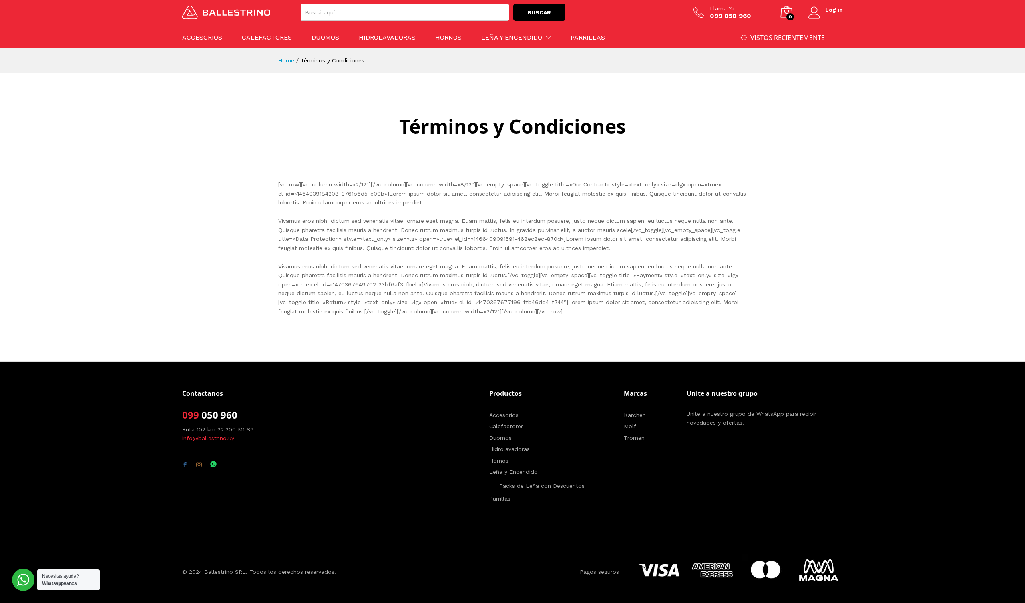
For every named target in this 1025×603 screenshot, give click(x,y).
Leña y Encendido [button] (511, 37)
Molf (630, 426)
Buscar (539, 12)
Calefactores (267, 37)
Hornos (448, 37)
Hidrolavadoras (387, 37)
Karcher (634, 415)
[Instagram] (199, 465)
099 (190, 414)
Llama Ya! (723, 8)
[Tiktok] (228, 465)
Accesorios (202, 37)
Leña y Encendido (513, 472)
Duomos (325, 37)
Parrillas (588, 37)
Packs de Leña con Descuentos (542, 486)
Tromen (634, 438)
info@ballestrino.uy (208, 438)
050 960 (218, 414)
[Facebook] (185, 465)
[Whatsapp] (213, 465)
